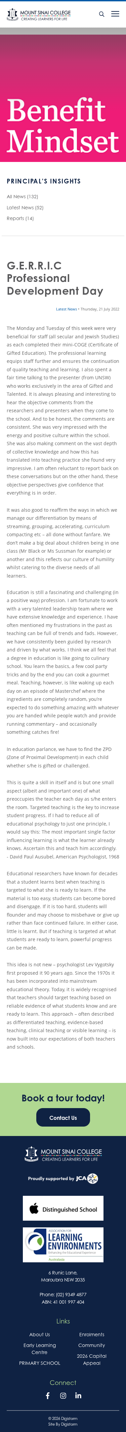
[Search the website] (101, 14)
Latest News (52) (25, 207)
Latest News (67, 309)
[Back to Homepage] (49, 14)
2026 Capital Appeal (92, 1359)
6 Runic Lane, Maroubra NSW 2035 (63, 1276)
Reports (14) (20, 218)
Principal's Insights (44, 181)
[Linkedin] (78, 1397)
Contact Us (63, 1117)
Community (91, 1345)
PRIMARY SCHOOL (39, 1363)
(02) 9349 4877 (71, 1294)
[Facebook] (47, 1397)
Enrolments (91, 1334)
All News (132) (22, 196)
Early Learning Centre (40, 1348)
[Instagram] (63, 1397)
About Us (39, 1334)
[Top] (63, 1154)
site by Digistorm (63, 1424)
